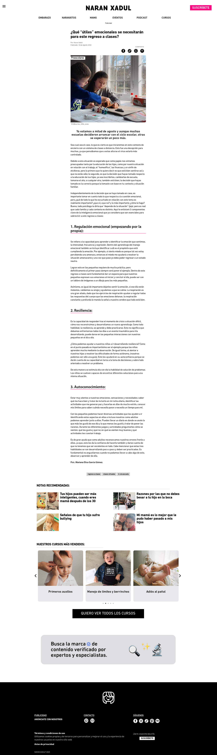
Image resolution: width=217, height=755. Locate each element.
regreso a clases (94, 474)
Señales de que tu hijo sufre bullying (80, 517)
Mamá (93, 18)
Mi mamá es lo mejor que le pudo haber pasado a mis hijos (156, 519)
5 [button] (113, 603)
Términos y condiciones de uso (49, 733)
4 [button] (111, 603)
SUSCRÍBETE (147, 738)
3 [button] (108, 603)
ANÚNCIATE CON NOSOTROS (48, 719)
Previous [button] (36, 575)
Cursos (166, 18)
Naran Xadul (78, 43)
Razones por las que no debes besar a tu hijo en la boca (158, 495)
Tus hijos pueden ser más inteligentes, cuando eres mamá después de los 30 (78, 497)
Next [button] (180, 575)
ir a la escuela (123, 474)
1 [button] (103, 603)
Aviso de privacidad (44, 744)
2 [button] (105, 603)
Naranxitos (69, 18)
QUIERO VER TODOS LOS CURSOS (108, 614)
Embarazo (45, 18)
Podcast (142, 18)
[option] (60, 576)
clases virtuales (109, 474)
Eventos (118, 18)
